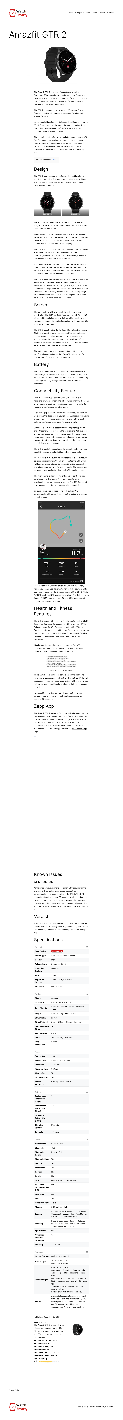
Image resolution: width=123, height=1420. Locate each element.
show (54, 160)
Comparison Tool (82, 13)
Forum (94, 13)
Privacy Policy (14, 1390)
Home (70, 13)
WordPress (109, 1407)
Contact (110, 13)
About (102, 13)
